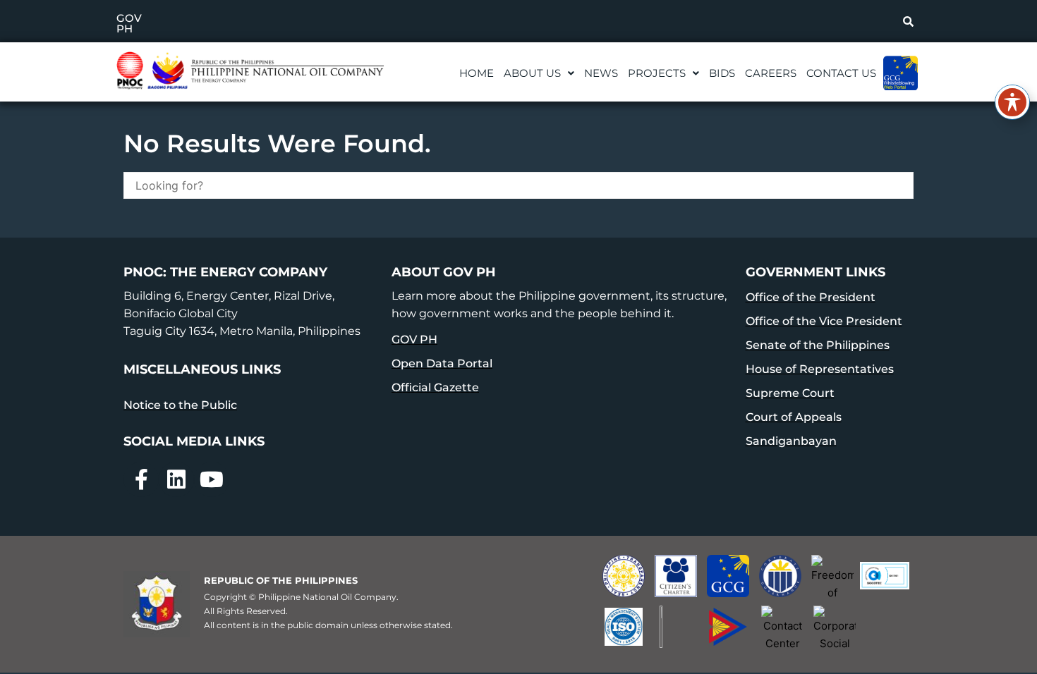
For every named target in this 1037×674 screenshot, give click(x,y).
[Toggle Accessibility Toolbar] (1012, 102)
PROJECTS (657, 73)
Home (476, 73)
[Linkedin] (176, 479)
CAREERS (770, 73)
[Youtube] (211, 479)
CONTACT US (841, 73)
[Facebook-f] (141, 479)
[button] (539, 73)
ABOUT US (532, 73)
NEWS (601, 73)
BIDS (722, 73)
